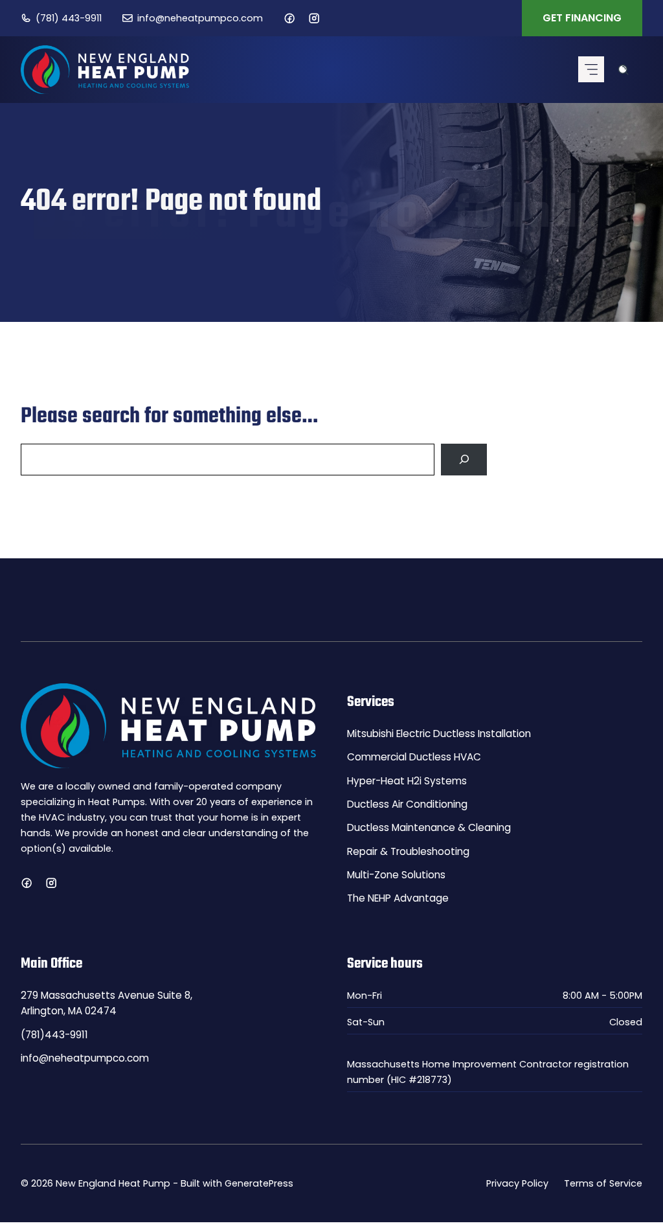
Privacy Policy (517, 1183)
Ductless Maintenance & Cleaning (429, 827)
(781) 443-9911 (69, 18)
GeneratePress (259, 1183)
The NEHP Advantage (398, 898)
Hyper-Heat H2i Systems (407, 781)
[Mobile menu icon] (591, 69)
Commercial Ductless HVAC (414, 757)
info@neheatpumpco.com (200, 18)
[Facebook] (289, 18)
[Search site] (623, 70)
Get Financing (582, 17)
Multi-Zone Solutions (396, 875)
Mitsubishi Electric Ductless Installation (439, 733)
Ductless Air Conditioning (407, 804)
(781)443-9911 (54, 1035)
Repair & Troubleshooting (408, 851)
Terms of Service (603, 1183)
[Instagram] (314, 18)
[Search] (464, 459)
